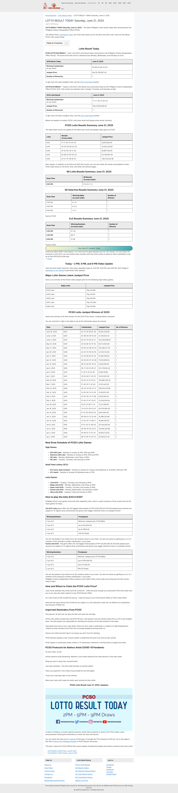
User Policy (48, 768)
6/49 (119, 3)
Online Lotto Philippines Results (64, 741)
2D (99, 3)
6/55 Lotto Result (86, 82)
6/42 (110, 3)
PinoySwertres (50, 15)
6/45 (114, 3)
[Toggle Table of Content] (65, 43)
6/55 (124, 3)
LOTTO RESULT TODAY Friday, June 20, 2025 (62, 751)
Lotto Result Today (65, 15)
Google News (111, 774)
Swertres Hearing (67, 3)
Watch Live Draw (81, 780)
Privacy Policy (49, 771)
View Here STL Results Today (89, 248)
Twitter (109, 767)
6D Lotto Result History (84, 777)
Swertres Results (80, 3)
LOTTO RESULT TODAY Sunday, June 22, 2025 (62, 753)
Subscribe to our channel (54, 270)
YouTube (72, 739)
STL (62, 9)
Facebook (110, 765)
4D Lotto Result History (84, 774)
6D (106, 3)
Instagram (110, 769)
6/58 (128, 3)
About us (47, 765)
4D (102, 3)
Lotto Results (92, 3)
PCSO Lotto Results (82, 765)
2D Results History (82, 768)
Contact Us (48, 774)
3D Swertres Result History (85, 771)
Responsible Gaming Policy (54, 780)
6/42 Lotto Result (87, 116)
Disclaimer (48, 777)
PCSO (49, 259)
